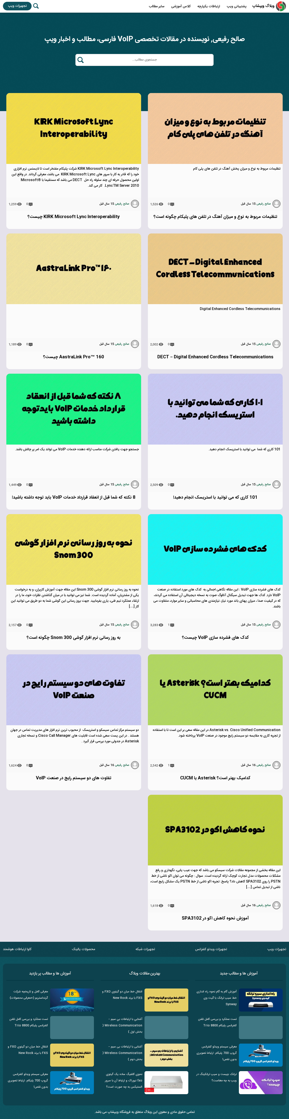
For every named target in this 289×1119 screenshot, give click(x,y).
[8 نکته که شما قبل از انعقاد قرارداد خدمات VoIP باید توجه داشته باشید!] (73, 444)
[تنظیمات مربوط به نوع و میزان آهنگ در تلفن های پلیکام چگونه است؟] (215, 163)
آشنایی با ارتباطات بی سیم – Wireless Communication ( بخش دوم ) (122, 1053)
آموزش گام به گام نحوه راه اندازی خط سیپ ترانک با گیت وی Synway (216, 998)
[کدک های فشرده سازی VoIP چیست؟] (215, 584)
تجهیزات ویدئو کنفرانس (211, 949)
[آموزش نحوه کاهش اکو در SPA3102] (215, 864)
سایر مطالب (156, 6)
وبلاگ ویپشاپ (263, 6)
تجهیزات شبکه (145, 949)
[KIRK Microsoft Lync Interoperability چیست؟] (73, 163)
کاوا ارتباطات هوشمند (17, 949)
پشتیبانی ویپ (237, 6)
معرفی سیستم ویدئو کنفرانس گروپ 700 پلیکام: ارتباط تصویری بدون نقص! (216, 1053)
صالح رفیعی (263, 203)
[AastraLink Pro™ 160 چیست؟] (73, 303)
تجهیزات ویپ (17, 6)
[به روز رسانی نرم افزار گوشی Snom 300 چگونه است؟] (73, 584)
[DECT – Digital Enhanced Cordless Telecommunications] (215, 303)
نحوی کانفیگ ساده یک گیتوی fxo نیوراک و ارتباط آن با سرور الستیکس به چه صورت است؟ (123, 1080)
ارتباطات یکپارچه (208, 6)
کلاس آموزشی (181, 6)
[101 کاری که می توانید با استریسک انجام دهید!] (215, 444)
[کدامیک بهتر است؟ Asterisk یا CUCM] (215, 724)
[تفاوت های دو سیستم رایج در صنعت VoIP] (73, 724)
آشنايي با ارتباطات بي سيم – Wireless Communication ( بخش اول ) (122, 1025)
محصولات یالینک (83, 949)
